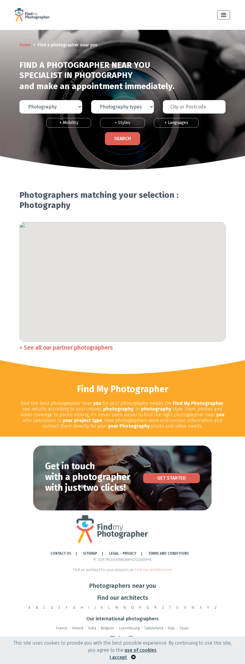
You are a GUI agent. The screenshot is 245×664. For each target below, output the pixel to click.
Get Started (171, 478)
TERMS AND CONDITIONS (168, 553)
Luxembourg (129, 628)
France (61, 628)
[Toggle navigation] (223, 14)
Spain (184, 628)
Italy (171, 628)
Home (25, 45)
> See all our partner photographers (66, 347)
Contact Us (60, 553)
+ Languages (176, 122)
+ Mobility (68, 122)
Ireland (77, 628)
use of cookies (141, 650)
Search (122, 138)
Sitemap (90, 553)
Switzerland (153, 628)
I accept (118, 657)
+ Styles (122, 122)
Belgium (107, 628)
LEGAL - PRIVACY (122, 553)
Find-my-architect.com (153, 570)
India (92, 628)
